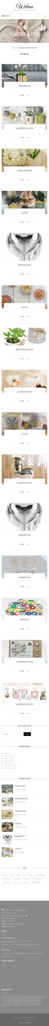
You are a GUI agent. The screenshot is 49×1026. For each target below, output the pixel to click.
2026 (18, 875)
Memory (17, 882)
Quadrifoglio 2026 (25, 128)
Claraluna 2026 (24, 170)
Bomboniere (7, 879)
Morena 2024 (24, 577)
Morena (25, 882)
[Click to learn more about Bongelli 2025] (7, 839)
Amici (30, 875)
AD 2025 (24, 307)
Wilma (24, 7)
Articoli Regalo (40, 875)
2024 (5, 875)
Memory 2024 (25, 535)
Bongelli (17, 879)
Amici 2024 (24, 619)
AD (24, 875)
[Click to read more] (24, 97)
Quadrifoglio (36, 882)
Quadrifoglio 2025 (25, 349)
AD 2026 (24, 213)
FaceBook (11, 926)
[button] (7, 16)
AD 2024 (24, 434)
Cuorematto (37, 879)
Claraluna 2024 (24, 483)
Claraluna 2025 (24, 392)
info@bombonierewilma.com (16, 924)
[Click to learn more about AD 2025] (7, 852)
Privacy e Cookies (24, 1022)
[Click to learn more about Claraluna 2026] (7, 814)
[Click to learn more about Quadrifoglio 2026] (7, 802)
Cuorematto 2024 (24, 662)
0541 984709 (10, 918)
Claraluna (26, 879)
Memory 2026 (25, 86)
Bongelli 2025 (24, 265)
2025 (11, 875)
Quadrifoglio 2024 (25, 704)
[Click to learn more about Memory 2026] (7, 789)
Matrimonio (7, 882)
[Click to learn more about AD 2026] (7, 827)
